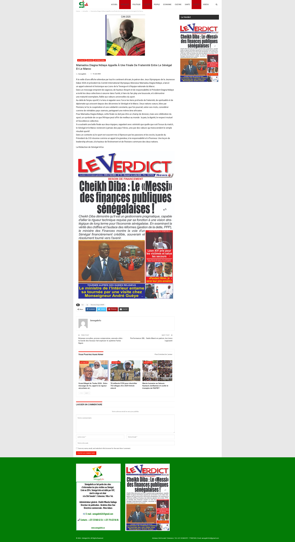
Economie (167, 4)
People (157, 4)
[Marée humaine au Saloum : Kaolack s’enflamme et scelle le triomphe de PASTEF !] (157, 370)
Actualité (125, 4)
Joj (87, 304)
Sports (196, 4)
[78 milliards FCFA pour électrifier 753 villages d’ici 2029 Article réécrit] (125, 370)
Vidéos (206, 4)
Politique (136, 4)
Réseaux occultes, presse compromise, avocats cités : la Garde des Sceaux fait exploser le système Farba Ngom (100, 340)
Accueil (114, 4)
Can (82, 304)
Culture (178, 4)
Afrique (90, 60)
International (100, 60)
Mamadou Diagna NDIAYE (97, 304)
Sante (187, 4)
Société (147, 4)
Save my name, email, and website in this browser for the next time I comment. (104, 448)
